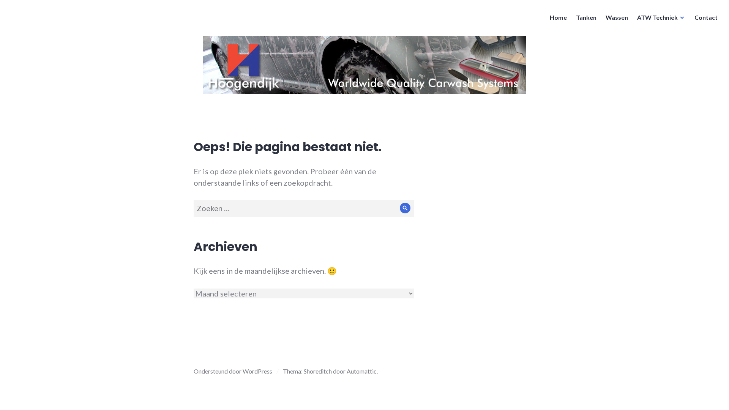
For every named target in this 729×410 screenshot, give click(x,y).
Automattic (362, 371)
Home (558, 17)
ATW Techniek (657, 17)
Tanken (586, 17)
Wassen (617, 17)
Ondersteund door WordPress (233, 371)
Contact (706, 17)
